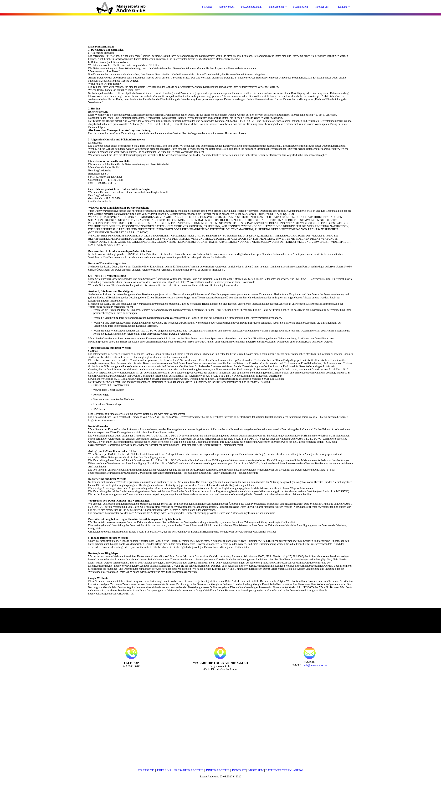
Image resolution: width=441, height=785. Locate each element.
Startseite (207, 6)
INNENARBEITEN (217, 770)
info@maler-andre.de (315, 665)
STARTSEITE (146, 770)
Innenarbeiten (276, 6)
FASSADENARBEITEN (188, 770)
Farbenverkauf (226, 6)
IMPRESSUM (256, 770)
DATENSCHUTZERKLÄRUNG (284, 770)
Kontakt (342, 6)
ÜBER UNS (164, 770)
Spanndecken (300, 6)
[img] (118, 12)
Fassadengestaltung (251, 6)
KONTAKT (239, 770)
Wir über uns (322, 6)
